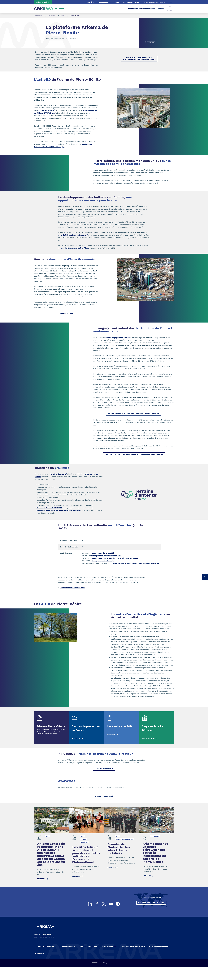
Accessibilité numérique (158, 946)
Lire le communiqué (104, 768)
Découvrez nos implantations (151, 903)
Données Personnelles (67, 946)
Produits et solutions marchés (141, 9)
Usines (63, 15)
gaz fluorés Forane (46, 110)
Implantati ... (52, 15)
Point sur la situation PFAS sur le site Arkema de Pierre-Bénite (139, 59)
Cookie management (109, 946)
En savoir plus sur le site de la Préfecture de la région (133, 413)
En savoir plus (66, 313)
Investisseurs (104, 2)
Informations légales (46, 946)
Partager (150, 42)
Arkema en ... (39, 15)
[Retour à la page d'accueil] (43, 9)
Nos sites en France (131, 2)
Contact (160, 9)
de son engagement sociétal (118, 338)
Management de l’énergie (103, 561)
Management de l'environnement (106, 556)
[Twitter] (104, 904)
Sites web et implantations (154, 2)
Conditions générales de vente (133, 946)
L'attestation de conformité (72, 588)
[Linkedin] (90, 904)
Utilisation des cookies (88, 946)
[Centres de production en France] (86, 727)
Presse (116, 2)
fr (170, 2)
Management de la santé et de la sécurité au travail (115, 558)
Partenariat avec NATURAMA (49, 508)
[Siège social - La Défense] (156, 727)
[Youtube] (111, 904)
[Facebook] (97, 904)
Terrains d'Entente (58, 474)
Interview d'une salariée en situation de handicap (59, 510)
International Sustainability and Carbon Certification (136, 563)
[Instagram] (118, 904)
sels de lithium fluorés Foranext (73, 235)
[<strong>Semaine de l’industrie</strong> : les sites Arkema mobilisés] (121, 845)
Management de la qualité (102, 553)
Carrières (90, 2)
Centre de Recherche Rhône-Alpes (73, 248)
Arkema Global (42, 2)
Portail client (39, 953)
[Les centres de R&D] (121, 727)
